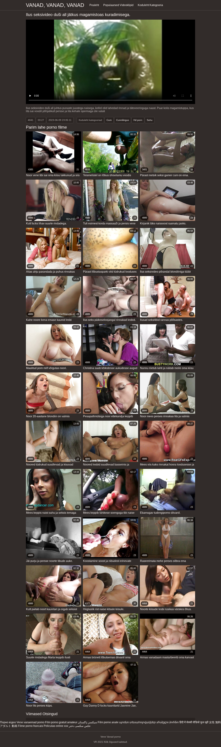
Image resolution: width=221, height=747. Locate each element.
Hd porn (137, 120)
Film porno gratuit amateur (61, 722)
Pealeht (94, 5)
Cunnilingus (122, 120)
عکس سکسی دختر (80, 725)
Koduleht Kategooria (150, 5)
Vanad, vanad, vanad (55, 5)
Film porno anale (108, 722)
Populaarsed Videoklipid (118, 5)
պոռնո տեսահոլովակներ (137, 722)
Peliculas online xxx (56, 725)
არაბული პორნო (167, 722)
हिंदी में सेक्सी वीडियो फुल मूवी (193, 722)
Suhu (149, 120)
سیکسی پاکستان (87, 722)
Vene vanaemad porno (30, 722)
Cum (109, 120)
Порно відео (8, 722)
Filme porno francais (30, 725)
